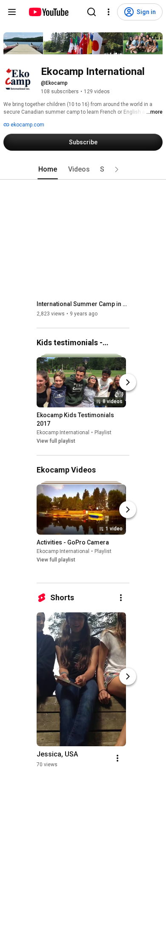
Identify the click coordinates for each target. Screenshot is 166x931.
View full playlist (56, 441)
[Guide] (12, 12)
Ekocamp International (63, 432)
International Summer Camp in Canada (83, 304)
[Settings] (108, 12)
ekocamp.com (26, 125)
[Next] (127, 382)
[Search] (91, 12)
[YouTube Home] (48, 12)
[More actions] (120, 597)
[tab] (47, 169)
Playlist (103, 432)
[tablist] (83, 169)
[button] (116, 169)
